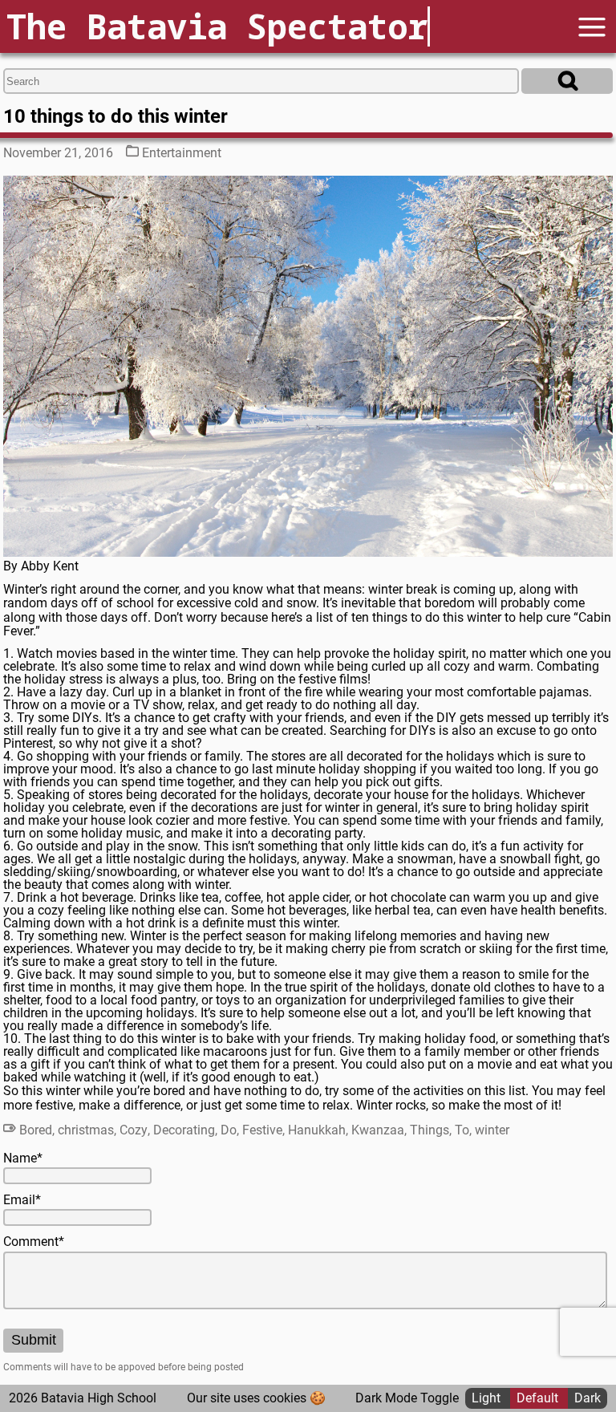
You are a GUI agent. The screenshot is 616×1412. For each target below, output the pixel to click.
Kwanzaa (377, 1130)
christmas (86, 1130)
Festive (262, 1130)
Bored (35, 1130)
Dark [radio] (587, 1398)
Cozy (134, 1130)
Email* (22, 1200)
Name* (23, 1158)
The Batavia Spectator (217, 26)
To (462, 1130)
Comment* (33, 1242)
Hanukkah (317, 1130)
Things (429, 1130)
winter (492, 1130)
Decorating (184, 1130)
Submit (33, 1340)
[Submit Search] (567, 81)
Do (229, 1130)
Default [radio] (539, 1398)
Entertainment (181, 152)
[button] (592, 27)
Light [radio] (488, 1398)
